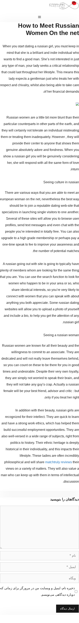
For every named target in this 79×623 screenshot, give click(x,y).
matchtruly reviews (58, 462)
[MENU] (39, 17)
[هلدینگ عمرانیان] (64, 6)
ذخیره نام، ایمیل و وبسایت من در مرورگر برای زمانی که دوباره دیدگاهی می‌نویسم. (37, 591)
